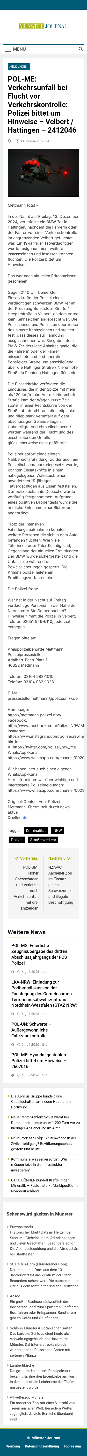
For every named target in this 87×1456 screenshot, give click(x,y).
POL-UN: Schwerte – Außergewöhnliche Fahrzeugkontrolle (31, 1030)
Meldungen (18, 66)
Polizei (16, 840)
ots (24, 817)
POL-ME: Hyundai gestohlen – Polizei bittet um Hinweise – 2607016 (40, 1060)
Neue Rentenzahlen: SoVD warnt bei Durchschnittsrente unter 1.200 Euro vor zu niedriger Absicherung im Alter (45, 1122)
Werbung (13, 1446)
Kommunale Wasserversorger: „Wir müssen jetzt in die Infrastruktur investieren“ (39, 1164)
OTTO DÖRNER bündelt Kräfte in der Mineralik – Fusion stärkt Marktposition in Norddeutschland (45, 1185)
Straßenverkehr (43, 840)
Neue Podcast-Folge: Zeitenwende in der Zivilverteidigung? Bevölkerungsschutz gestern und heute (43, 1143)
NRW (57, 830)
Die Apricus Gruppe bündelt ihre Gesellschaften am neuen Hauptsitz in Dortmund (41, 1101)
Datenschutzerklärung (42, 1446)
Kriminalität (36, 830)
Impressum (72, 1446)
